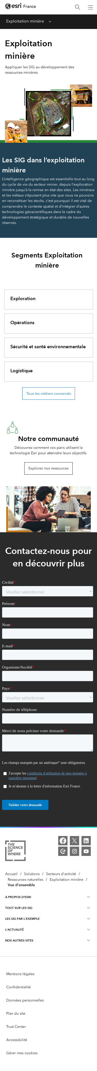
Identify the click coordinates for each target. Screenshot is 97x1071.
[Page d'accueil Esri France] (20, 7)
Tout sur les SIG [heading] (18, 908)
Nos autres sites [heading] (19, 940)
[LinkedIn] (86, 840)
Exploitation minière (25, 21)
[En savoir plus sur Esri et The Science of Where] (15, 851)
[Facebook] (63, 840)
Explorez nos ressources (48, 468)
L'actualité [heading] (14, 929)
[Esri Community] (63, 851)
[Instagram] (74, 851)
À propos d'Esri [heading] (18, 897)
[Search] (77, 7)
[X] (74, 840)
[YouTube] (86, 851)
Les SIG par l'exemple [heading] (22, 919)
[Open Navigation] (90, 7)
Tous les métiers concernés (48, 393)
